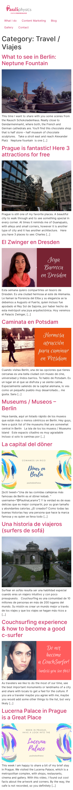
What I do (10, 20)
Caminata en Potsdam (30, 322)
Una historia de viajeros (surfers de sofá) (32, 527)
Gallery (8, 27)
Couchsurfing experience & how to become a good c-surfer (34, 628)
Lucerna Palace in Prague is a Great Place (34, 713)
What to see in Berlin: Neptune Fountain (29, 59)
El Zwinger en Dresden (31, 242)
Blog (54, 20)
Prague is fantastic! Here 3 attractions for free (36, 151)
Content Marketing (34, 20)
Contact (23, 27)
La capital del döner (27, 444)
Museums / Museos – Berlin (29, 404)
